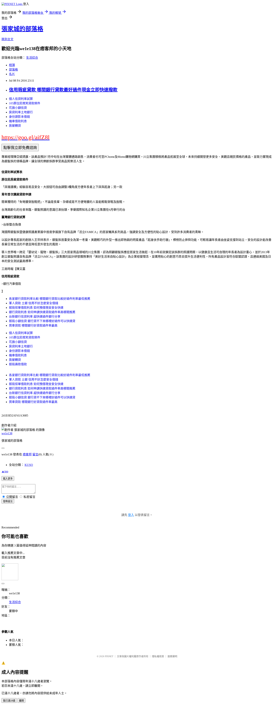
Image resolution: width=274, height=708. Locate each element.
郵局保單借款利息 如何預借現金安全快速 (36, 307)
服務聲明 (172, 656)
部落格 (13, 69)
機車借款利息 (18, 121)
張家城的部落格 (22, 29)
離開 (21, 700)
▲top (4, 471)
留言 (35, 454)
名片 (12, 74)
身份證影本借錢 (19, 116)
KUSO (29, 464)
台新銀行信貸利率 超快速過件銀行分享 (34, 316)
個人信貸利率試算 (21, 98)
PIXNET (109, 656)
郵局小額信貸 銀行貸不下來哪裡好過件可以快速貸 (42, 321)
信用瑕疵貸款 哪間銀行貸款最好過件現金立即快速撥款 (63, 89)
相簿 (12, 65)
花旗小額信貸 (18, 107)
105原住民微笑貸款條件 (24, 103)
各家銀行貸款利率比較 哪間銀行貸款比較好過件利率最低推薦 (49, 298)
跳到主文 (7, 39)
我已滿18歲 (9, 700)
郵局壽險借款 (18, 364)
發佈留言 (8, 501)
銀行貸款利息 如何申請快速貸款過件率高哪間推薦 (42, 312)
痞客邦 (27, 454)
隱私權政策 (158, 656)
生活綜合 (32, 57)
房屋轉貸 (15, 125)
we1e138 (6, 433)
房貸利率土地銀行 (21, 112)
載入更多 (8, 478)
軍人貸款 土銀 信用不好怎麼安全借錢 (33, 303)
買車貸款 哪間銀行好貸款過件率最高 (33, 325)
